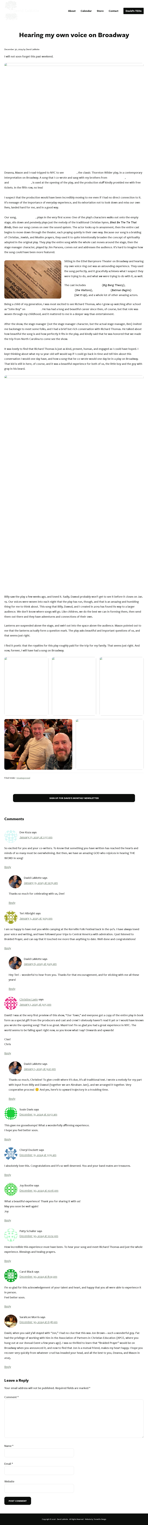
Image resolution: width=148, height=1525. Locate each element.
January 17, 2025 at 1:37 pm (36, 837)
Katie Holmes (102, 290)
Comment (11, 1397)
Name (8, 1446)
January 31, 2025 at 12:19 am (41, 883)
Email (8, 1464)
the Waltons (33, 309)
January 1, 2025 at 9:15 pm (35, 1004)
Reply (7, 867)
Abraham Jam (116, 177)
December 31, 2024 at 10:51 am (38, 1114)
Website (9, 1481)
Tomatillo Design (100, 1519)
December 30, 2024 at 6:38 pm (39, 1322)
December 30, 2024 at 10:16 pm (39, 1190)
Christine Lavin (29, 999)
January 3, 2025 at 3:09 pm (36, 918)
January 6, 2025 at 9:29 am (40, 964)
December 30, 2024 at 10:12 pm (39, 1236)
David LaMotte (62, 1519)
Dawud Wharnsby (20, 182)
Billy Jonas (132, 177)
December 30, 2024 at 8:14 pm (38, 1276)
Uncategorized (23, 777)
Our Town (70, 172)
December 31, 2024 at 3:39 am (38, 1155)
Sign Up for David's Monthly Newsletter (74, 798)
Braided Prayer (26, 217)
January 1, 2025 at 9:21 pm (40, 1069)
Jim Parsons (93, 285)
